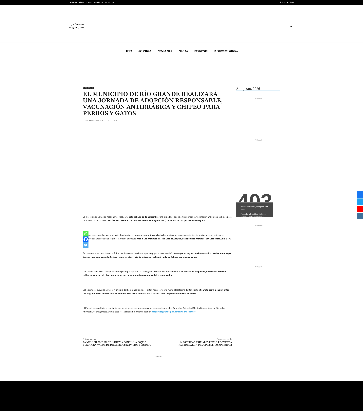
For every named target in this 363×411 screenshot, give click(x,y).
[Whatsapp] (85, 233)
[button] (291, 25)
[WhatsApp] (222, 120)
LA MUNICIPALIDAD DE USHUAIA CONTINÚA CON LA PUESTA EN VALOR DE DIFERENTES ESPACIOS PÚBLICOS (117, 343)
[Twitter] (285, 26)
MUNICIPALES (88, 88)
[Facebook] (274, 26)
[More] (229, 120)
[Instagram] (280, 26)
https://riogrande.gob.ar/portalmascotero (174, 311)
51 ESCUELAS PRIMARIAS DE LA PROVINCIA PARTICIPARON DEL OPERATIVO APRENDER (205, 343)
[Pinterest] (216, 120)
